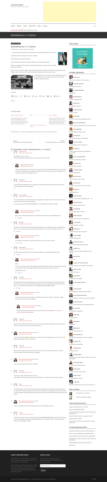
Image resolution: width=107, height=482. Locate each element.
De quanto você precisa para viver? (77, 159)
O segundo (71, 324)
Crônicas (19, 26)
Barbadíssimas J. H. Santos (83, 393)
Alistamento (72, 93)
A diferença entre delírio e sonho (77, 365)
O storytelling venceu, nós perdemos (78, 145)
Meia (80, 418)
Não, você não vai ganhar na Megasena (78, 138)
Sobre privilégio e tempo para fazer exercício (80, 291)
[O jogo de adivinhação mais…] (20, 119)
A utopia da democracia (75, 238)
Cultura (25, 26)
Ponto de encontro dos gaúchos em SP (83, 416)
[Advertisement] (69, 12)
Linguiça (71, 285)
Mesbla (38, 132)
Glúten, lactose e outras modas (77, 179)
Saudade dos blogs (73, 192)
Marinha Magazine (31, 132)
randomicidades (17, 5)
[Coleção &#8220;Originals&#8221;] (58, 119)
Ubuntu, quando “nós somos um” (77, 205)
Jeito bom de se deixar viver (76, 331)
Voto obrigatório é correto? (30, 30)
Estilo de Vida (32, 26)
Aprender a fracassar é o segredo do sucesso (80, 119)
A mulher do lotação (74, 272)
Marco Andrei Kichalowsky (27, 49)
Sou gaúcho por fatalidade (75, 278)
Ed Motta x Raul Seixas (74, 172)
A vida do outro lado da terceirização (78, 231)
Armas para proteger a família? (77, 211)
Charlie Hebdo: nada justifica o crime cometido (80, 337)
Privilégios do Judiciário (75, 86)
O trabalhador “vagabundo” (76, 311)
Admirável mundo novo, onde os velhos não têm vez (82, 384)
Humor (39, 26)
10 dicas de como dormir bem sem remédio (79, 185)
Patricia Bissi (72, 421)
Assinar (43, 470)
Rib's (41, 132)
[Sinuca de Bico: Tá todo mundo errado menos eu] (38, 119)
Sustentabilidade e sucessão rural (77, 132)
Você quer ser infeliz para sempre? (77, 371)
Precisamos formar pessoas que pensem (79, 218)
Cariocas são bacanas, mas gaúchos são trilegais (81, 265)
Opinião (13, 26)
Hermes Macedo (15, 132)
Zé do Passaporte (52, 132)
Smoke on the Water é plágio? (83, 397)
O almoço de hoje (73, 350)
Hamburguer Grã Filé (79, 409)
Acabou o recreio (73, 112)
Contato (45, 26)
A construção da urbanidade (76, 344)
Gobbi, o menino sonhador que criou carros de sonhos (82, 125)
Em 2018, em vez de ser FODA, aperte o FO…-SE (81, 198)
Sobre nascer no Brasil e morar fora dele (79, 80)
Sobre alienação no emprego (76, 225)
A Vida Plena (72, 259)
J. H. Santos (23, 132)
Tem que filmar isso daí (75, 106)
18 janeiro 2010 (14, 49)
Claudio (21, 412)
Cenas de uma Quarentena (75, 99)
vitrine (45, 132)
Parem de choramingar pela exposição (78, 244)
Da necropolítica (73, 317)
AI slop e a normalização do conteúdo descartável (81, 304)
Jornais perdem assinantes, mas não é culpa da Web (82, 298)
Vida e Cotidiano (16, 43)
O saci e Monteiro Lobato (75, 166)
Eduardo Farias (22, 151)
